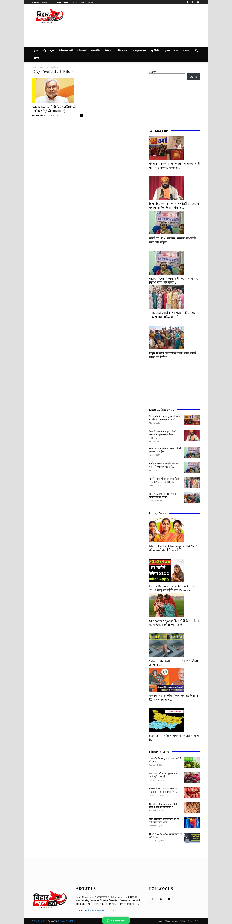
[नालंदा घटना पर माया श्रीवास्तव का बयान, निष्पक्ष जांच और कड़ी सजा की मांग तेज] (174, 263)
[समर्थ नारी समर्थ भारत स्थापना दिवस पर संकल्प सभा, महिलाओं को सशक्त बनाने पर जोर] (174, 297)
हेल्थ (167, 50)
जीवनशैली (122, 50)
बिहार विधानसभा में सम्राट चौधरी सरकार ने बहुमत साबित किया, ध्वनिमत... (174, 206)
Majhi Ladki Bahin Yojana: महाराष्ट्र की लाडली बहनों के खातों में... (173, 548)
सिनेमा (108, 50)
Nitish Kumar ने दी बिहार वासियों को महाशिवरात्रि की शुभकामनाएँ (54, 109)
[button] (196, 50)
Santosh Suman (38, 115)
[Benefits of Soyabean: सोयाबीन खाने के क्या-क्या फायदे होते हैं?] (192, 807)
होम (36, 50)
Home (59, 2)
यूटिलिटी (155, 50)
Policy (182, 921)
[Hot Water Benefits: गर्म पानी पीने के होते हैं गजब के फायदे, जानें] (192, 838)
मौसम (186, 50)
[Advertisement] (93, 35)
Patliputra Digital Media (67, 921)
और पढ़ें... (135, 903)
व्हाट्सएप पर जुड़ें (118, 920)
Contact (74, 2)
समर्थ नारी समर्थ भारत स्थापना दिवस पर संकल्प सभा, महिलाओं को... (172, 315)
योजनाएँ (82, 50)
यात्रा (36, 58)
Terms (90, 2)
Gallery (197, 921)
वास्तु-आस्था (140, 50)
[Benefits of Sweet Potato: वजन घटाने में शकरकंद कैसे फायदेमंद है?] (192, 792)
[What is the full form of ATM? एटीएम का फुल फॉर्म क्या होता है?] (174, 645)
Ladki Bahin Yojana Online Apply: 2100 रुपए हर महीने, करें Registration (172, 588)
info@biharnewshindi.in (101, 910)
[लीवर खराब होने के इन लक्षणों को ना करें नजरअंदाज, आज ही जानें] (192, 822)
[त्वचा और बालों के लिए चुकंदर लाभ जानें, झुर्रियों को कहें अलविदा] (192, 777)
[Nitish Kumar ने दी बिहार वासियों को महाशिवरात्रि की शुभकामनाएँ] (57, 90)
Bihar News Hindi (40, 921)
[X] (192, 2)
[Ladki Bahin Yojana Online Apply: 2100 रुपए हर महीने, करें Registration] (174, 570)
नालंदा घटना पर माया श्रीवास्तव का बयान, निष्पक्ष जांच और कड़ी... (173, 280)
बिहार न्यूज (49, 50)
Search (152, 71)
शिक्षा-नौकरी (66, 50)
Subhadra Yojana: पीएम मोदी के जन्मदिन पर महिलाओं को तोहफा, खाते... (174, 623)
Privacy (83, 2)
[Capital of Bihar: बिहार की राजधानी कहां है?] (174, 720)
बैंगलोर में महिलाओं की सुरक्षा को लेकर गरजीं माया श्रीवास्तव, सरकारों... (174, 165)
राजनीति (96, 50)
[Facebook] (187, 2)
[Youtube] (198, 2)
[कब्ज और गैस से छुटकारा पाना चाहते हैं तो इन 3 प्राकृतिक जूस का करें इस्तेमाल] (192, 762)
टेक (176, 50)
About (66, 2)
